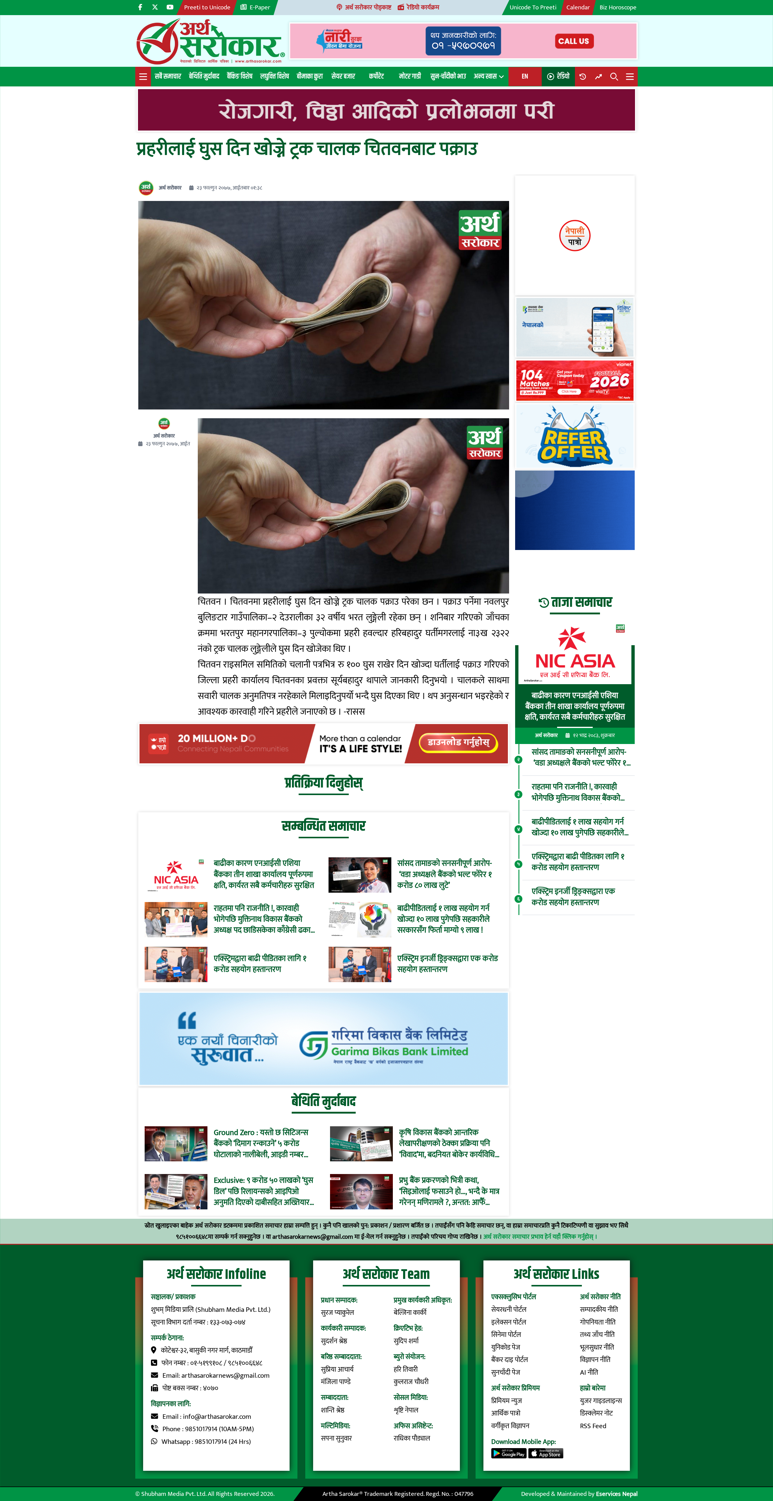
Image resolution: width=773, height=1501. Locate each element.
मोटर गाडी (410, 76)
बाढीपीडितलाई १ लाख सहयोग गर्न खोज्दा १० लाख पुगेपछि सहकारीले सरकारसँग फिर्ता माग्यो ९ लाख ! (443, 919)
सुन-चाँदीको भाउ (448, 76)
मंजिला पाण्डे (336, 1382)
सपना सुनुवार (336, 1438)
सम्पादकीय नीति (599, 1309)
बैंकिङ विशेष (239, 76)
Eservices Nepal (617, 1494)
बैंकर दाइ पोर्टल (509, 1360)
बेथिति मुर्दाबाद (204, 76)
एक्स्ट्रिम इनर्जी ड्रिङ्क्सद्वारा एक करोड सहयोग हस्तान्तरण (447, 964)
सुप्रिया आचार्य (337, 1369)
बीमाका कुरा (310, 76)
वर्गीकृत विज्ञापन (510, 1426)
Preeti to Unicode (207, 7)
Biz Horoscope (618, 7)
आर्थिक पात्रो (505, 1413)
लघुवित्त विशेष (274, 76)
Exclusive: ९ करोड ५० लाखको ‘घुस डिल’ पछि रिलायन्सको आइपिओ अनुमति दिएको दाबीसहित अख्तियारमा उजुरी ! (265, 1191)
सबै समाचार (168, 76)
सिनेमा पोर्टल (506, 1335)
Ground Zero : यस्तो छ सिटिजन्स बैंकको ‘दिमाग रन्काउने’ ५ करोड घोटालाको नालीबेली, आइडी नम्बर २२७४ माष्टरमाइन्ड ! (261, 1143)
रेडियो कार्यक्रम (423, 7)
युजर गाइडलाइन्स (601, 1401)
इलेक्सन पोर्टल (508, 1322)
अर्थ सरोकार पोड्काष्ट (368, 7)
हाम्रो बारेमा (592, 1388)
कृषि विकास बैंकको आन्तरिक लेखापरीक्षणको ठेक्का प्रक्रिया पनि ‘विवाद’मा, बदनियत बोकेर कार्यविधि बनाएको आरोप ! (447, 1143)
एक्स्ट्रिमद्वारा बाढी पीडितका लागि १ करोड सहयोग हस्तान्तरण (260, 964)
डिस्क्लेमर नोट (596, 1413)
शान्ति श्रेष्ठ (333, 1410)
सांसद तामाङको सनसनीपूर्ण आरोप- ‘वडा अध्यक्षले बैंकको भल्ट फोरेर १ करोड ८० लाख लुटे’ (444, 874)
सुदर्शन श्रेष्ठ (334, 1341)
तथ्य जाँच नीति (597, 1335)
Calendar (578, 7)
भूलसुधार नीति (597, 1347)
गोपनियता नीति (598, 1322)
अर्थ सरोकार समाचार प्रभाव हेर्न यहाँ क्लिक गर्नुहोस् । (540, 1236)
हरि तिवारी (406, 1369)
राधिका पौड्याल (412, 1438)
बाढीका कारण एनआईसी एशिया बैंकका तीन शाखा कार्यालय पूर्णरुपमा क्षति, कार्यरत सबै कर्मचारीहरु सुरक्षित (264, 874)
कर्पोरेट (376, 76)
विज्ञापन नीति (595, 1360)
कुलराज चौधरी (411, 1382)
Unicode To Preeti (533, 7)
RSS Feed (593, 1426)
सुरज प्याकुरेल (337, 1312)
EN (525, 76)
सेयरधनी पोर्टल (509, 1309)
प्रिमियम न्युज (506, 1401)
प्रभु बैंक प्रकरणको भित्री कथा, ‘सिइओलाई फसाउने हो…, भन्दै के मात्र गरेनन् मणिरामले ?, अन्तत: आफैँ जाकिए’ (449, 1191)
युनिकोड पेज (505, 1347)
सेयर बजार (343, 76)
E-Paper (260, 7)
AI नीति (589, 1372)
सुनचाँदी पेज (505, 1372)
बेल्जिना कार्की (410, 1312)
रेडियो (563, 76)
